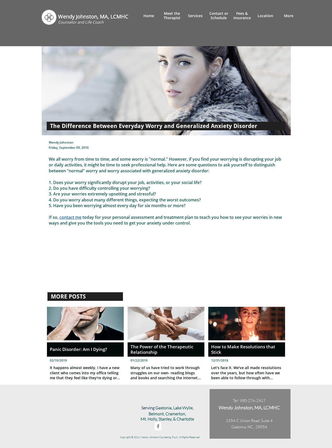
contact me (70, 217)
